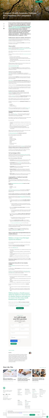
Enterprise (26, 394)
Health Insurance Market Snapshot (27, 406)
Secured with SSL (43, 416)
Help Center (41, 394)
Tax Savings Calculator (26, 404)
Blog (40, 395)
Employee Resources (43, 390)
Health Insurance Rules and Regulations (23, 377)
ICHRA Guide (20, 401)
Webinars (41, 396)
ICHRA (4, 377)
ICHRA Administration (20, 392)
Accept (32, 414)
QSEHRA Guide (20, 402)
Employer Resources (43, 391)
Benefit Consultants (28, 392)
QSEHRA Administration (20, 394)
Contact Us (34, 390)
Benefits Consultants (14, 1)
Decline (38, 414)
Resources (32, 1)
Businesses (20, 1)
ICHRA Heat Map (27, 407)
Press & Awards (34, 397)
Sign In (46, 1)
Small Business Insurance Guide (20, 404)
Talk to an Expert (19, 308)
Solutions (8, 1)
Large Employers (27, 391)
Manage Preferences (26, 414)
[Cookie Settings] (47, 417)
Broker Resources (42, 392)
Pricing (25, 1)
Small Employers (27, 390)
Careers (34, 392)
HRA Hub (19, 390)
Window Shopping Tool (28, 402)
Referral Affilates (34, 396)
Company (28, 1)
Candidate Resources (35, 393)
